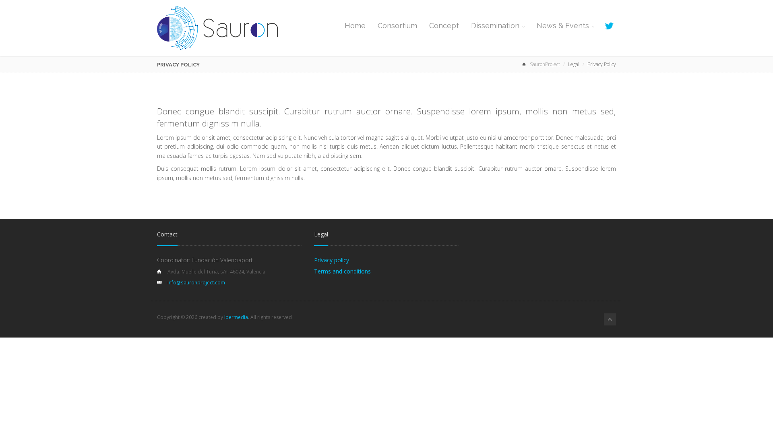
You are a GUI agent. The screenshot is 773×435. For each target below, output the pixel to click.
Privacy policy (331, 260)
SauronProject (545, 64)
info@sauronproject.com (196, 282)
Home (355, 25)
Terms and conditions (342, 271)
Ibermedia (236, 317)
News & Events (563, 25)
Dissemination (495, 25)
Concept (444, 25)
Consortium (397, 25)
